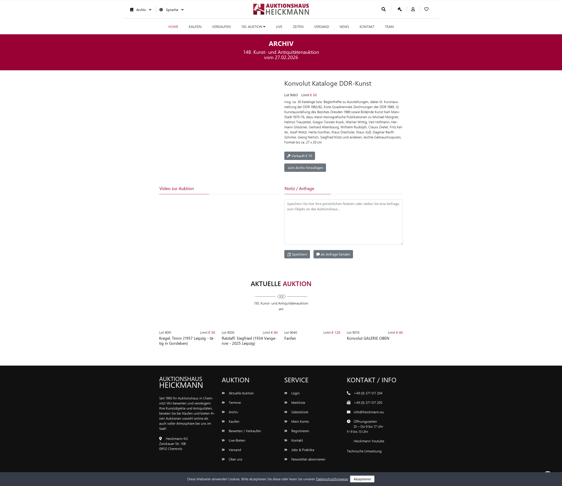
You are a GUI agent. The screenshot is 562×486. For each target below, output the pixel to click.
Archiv (141, 9)
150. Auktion (252, 26)
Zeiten (298, 26)
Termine (234, 402)
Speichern (299, 254)
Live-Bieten (236, 440)
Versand (321, 26)
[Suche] (384, 9)
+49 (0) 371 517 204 (368, 393)
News (344, 26)
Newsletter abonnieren (307, 459)
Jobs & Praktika (302, 449)
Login (295, 393)
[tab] (229, 188)
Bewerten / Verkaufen (244, 430)
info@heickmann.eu (369, 412)
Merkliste (297, 402)
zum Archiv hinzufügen (305, 167)
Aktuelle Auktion (241, 393)
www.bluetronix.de (361, 456)
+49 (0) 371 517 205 (368, 402)
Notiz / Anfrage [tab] (299, 188)
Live (279, 26)
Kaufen (195, 26)
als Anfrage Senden (335, 254)
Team (389, 26)
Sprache (172, 9)
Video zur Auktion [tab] (176, 188)
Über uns (235, 459)
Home (173, 26)
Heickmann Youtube (369, 441)
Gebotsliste (299, 412)
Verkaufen (221, 26)
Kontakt (367, 26)
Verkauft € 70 (301, 155)
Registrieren (299, 430)
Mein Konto (299, 421)
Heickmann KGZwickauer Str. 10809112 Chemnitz (173, 443)
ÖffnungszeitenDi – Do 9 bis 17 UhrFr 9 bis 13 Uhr (365, 426)
